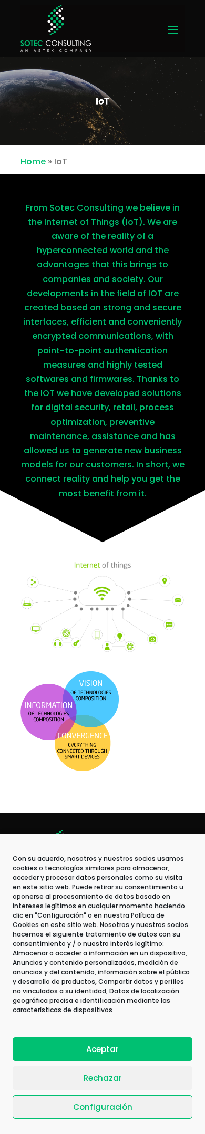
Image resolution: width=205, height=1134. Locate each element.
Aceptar (102, 1049)
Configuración (102, 1106)
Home (33, 161)
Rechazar (103, 1078)
